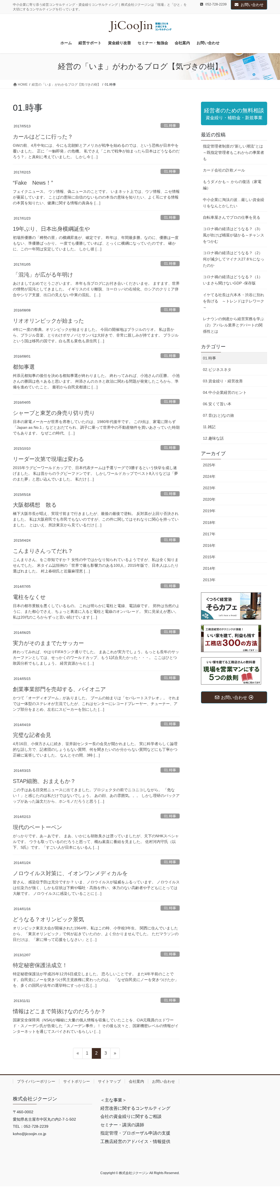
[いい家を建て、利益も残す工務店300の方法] (231, 638)
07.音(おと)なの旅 (218, 415)
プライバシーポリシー (36, 1081)
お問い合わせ (252, 4)
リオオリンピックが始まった (48, 321)
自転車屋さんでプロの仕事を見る (231, 217)
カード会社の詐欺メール (224, 170)
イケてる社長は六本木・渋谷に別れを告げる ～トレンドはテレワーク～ (233, 301)
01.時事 (170, 126)
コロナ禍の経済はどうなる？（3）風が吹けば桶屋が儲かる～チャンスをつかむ (233, 235)
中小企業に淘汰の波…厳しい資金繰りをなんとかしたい (233, 202)
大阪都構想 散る (35, 505)
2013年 (209, 580)
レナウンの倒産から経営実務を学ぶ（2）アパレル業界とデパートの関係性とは (233, 325)
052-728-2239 (216, 4)
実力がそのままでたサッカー (48, 643)
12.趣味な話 (213, 438)
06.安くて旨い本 (217, 404)
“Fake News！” (33, 183)
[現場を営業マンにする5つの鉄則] (231, 670)
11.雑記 (209, 427)
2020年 (209, 499)
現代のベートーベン (37, 827)
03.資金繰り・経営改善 (223, 381)
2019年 (209, 511)
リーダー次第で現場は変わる (48, 459)
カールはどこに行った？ (43, 137)
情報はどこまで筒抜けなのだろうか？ (59, 1011)
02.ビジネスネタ (217, 369)
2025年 (209, 465)
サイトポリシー (76, 1081)
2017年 (209, 534)
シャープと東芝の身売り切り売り (54, 413)
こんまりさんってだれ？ (43, 551)
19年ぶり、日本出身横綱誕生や (51, 229)
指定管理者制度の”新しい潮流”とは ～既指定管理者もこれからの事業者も (233, 152)
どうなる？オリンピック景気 (48, 919)
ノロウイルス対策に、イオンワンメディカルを (70, 873)
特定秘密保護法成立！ (40, 965)
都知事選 (24, 367)
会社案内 (136, 1081)
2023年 (209, 488)
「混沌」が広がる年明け (43, 275)
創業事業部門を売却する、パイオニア (59, 689)
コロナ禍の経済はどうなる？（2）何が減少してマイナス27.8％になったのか (233, 259)
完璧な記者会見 (32, 735)
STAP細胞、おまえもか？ (44, 781)
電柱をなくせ (29, 597)
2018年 (209, 522)
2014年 (209, 568)
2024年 (209, 476)
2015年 (209, 557)
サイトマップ (109, 1081)
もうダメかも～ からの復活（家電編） (232, 184)
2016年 (209, 545)
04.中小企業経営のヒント (225, 392)
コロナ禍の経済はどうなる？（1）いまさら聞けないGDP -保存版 (232, 280)
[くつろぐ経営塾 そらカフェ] (231, 605)
